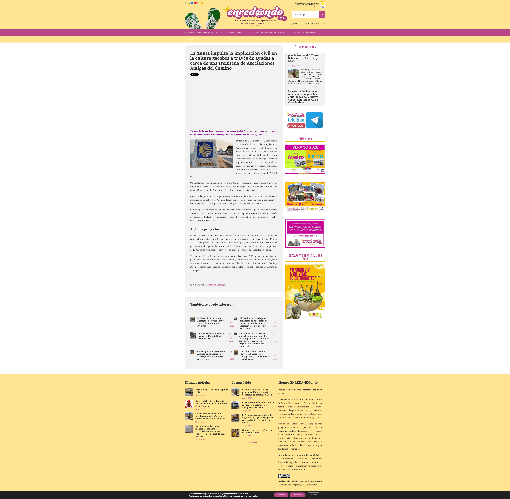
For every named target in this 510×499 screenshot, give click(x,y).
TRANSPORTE (280, 32)
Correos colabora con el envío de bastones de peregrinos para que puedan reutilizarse (255, 355)
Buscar (322, 14)
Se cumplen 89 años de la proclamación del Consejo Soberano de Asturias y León (210, 416)
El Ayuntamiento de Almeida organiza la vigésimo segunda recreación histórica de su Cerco (257, 419)
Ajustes (314, 495)
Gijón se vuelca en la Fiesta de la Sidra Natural (258, 431)
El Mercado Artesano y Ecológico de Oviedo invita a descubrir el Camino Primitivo (211, 322)
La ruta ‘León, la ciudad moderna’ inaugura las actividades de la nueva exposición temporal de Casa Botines (303, 68)
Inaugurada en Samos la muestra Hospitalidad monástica (211, 336)
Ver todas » (254, 442)
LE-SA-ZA (230, 32)
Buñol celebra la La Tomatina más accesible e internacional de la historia (211, 403)
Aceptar (281, 495)
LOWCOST (242, 32)
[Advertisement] (233, 105)
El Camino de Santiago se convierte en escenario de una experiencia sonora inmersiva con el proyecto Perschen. (253, 323)
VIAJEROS (310, 32)
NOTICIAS (253, 32)
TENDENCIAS (266, 32)
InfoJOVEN (189, 39)
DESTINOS (219, 32)
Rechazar (297, 495)
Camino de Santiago (215, 285)
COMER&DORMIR (205, 32)
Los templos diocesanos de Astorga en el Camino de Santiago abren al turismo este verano (211, 355)
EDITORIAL (190, 32)
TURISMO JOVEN (296, 32)
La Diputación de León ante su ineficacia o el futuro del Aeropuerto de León (258, 405)
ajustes (255, 496)
